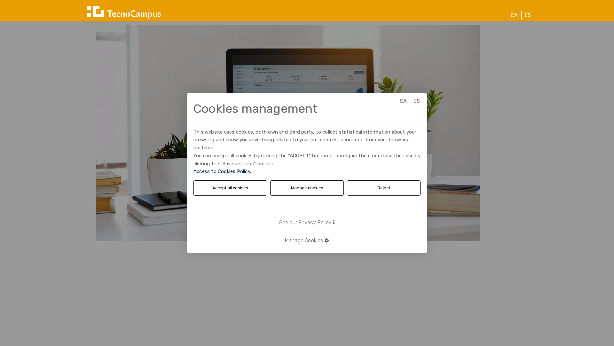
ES (528, 15)
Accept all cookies (230, 187)
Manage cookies (307, 187)
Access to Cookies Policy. (222, 171)
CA (514, 15)
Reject (384, 187)
